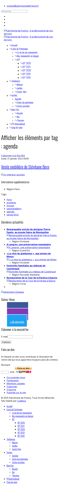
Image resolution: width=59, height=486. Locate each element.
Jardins (20, 88)
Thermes (20, 120)
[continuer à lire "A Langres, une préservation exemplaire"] (28, 247)
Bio (18, 117)
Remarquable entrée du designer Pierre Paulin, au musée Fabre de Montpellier (28, 231)
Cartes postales (23, 106)
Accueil (14, 45)
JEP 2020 (26, 70)
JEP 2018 (26, 77)
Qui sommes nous (16, 377)
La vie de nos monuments (27, 52)
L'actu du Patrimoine (19, 49)
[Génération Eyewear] (12, 292)
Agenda (18, 99)
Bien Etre (15, 109)
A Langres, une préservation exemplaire (29, 244)
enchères (11, 202)
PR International (18, 124)
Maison (20, 84)
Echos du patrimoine (25, 102)
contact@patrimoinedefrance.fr (23, 5)
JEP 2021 (26, 67)
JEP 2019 (26, 74)
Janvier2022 (13, 214)
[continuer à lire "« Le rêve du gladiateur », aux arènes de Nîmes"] (32, 259)
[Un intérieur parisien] (13, 174)
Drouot (10, 205)
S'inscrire (11, 389)
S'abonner (12, 386)
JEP (18, 59)
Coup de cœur (17, 127)
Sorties (14, 95)
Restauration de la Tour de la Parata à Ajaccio (32, 277)
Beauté (20, 113)
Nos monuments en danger (28, 56)
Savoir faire (21, 92)
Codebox (21, 400)
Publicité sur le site (16, 392)
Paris (9, 199)
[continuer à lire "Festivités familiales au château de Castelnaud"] (31, 271)
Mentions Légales (16, 383)
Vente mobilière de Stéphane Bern (25, 167)
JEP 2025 (26, 63)
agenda (10, 211)
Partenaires (13, 380)
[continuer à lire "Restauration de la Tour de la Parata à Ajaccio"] (31, 280)
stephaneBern (14, 208)
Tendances (15, 81)
